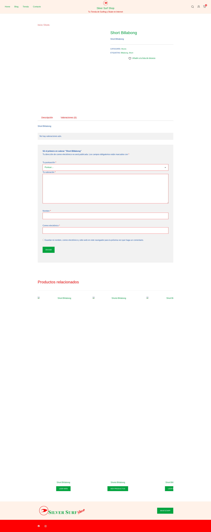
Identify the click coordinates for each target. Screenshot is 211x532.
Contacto (37, 7)
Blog (16, 7)
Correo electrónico (51, 225)
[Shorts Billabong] (118, 388)
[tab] (47, 118)
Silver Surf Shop (105, 8)
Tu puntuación (49, 162)
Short (131, 53)
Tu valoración (49, 172)
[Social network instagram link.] (46, 526)
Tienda (26, 7)
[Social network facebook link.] (39, 526)
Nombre (47, 211)
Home (7, 7)
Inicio (40, 25)
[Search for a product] (192, 6)
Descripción (47, 117)
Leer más (63, 489)
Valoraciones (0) (69, 117)
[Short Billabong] (63, 388)
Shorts (46, 25)
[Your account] (198, 6)
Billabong (124, 53)
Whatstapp (165, 511)
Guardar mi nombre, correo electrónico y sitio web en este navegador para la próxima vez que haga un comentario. (94, 240)
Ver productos (117, 489)
